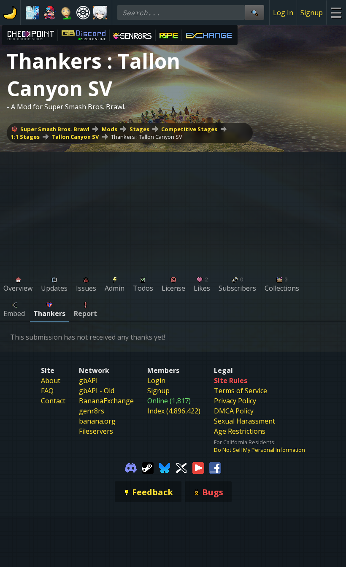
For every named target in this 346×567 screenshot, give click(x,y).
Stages (139, 129)
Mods (109, 129)
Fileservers (96, 431)
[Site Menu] (336, 12)
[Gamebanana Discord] (131, 467)
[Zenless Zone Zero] (100, 12)
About (50, 380)
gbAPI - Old (96, 390)
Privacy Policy (235, 400)
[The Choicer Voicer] (32, 12)
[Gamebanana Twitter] (181, 467)
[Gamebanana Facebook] (215, 467)
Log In (283, 12)
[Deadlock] (83, 12)
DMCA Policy (234, 411)
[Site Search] (254, 12)
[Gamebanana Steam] (147, 467)
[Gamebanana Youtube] (198, 467)
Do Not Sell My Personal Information (259, 450)
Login (156, 380)
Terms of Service (240, 390)
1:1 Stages (25, 136)
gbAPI (88, 380)
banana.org (97, 421)
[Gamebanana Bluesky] (164, 467)
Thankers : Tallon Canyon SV (146, 136)
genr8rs (91, 411)
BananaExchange (106, 400)
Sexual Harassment (244, 421)
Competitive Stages (189, 129)
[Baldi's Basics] (66, 12)
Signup (311, 12)
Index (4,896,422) (173, 411)
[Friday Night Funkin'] (49, 12)
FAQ (47, 390)
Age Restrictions (239, 431)
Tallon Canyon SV (75, 136)
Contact (53, 400)
